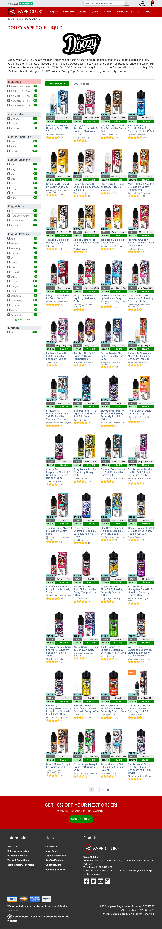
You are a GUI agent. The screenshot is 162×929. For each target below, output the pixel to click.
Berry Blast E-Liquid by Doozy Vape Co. (57, 297)
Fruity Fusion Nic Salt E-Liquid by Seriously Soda (58, 589)
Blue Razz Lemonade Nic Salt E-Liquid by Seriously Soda (112, 530)
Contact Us (51, 846)
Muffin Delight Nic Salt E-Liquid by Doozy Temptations (141, 186)
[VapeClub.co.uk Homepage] (9, 19)
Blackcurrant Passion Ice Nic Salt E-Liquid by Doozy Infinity (140, 472)
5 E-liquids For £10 (23, 91)
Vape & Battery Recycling (20, 864)
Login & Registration (56, 855)
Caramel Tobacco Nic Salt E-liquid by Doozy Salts (113, 128)
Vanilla (23, 310)
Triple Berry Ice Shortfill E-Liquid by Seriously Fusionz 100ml (84, 532)
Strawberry (23, 300)
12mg (23, 188)
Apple (23, 238)
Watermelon (23, 314)
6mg (23, 178)
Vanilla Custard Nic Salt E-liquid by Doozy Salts (86, 242)
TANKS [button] (108, 11)
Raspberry (23, 295)
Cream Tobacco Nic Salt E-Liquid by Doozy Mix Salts (86, 186)
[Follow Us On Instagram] (107, 881)
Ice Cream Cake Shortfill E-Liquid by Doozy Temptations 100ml (84, 591)
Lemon (23, 281)
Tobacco (23, 305)
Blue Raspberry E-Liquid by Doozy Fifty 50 (58, 128)
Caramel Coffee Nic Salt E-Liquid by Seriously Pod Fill (139, 708)
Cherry (23, 257)
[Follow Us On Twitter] (93, 881)
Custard (23, 272)
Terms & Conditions (18, 860)
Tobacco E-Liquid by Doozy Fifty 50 (57, 241)
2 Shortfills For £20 (23, 100)
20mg (23, 197)
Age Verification (54, 860)
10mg (23, 183)
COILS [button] (95, 11)
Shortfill (23, 225)
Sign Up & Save (81, 819)
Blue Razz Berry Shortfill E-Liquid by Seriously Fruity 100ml (141, 128)
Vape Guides (52, 851)
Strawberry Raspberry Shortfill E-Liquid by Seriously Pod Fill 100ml (59, 651)
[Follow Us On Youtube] (100, 881)
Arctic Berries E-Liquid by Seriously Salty (86, 648)
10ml (23, 141)
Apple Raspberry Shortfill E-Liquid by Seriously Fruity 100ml (113, 650)
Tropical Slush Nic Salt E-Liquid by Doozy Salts (59, 530)
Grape (23, 276)
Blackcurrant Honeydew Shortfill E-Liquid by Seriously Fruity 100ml (140, 591)
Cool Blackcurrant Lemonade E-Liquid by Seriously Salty (140, 298)
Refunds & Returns (55, 869)
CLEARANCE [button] (145, 11)
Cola (23, 267)
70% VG (23, 123)
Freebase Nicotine (23, 215)
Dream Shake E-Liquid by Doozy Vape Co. (58, 766)
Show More (24, 319)
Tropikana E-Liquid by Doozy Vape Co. (113, 241)
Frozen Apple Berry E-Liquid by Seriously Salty (86, 767)
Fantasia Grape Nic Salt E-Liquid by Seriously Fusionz (57, 356)
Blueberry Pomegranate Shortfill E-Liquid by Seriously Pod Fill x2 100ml (58, 710)
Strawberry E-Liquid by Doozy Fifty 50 (112, 185)
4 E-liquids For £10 (23, 86)
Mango (23, 286)
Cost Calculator (53, 864)
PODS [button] (83, 11)
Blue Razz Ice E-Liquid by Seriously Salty (113, 297)
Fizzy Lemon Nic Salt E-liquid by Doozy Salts (85, 472)
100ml (23, 151)
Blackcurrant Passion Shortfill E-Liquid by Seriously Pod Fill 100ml (113, 415)
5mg (23, 173)
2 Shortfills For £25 (23, 105)
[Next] (108, 789)
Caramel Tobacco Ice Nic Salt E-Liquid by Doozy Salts (113, 472)
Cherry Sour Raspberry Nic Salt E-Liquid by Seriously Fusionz (85, 129)
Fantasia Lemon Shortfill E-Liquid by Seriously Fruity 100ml (86, 708)
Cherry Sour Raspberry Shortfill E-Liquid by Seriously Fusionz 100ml (58, 473)
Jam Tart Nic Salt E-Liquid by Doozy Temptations (84, 356)
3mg (23, 169)
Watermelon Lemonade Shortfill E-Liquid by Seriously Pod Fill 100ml (140, 651)
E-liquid (17, 19)
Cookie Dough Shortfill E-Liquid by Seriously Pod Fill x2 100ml (141, 530)
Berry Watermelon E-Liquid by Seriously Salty (85, 298)
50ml (23, 146)
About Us (12, 846)
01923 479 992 (104, 867)
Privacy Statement (17, 855)
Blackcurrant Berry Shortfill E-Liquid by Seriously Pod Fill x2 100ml (139, 768)
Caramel (23, 252)
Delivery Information (18, 851)
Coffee (23, 262)
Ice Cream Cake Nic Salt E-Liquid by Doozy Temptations (141, 242)
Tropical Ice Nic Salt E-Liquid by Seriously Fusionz (113, 767)
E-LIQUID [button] (53, 11)
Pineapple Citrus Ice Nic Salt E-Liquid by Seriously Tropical (139, 356)
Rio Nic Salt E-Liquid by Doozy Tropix (139, 412)
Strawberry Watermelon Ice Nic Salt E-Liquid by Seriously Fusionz (57, 415)
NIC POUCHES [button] (124, 11)
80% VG (23, 128)
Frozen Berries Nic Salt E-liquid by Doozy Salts (113, 356)
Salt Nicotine (23, 220)
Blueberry (23, 248)
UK (23, 332)
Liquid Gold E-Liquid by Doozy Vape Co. (57, 185)
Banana (23, 243)
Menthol (23, 290)
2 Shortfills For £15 (23, 95)
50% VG (23, 118)
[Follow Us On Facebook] (86, 881)
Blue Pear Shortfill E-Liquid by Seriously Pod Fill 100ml (85, 413)
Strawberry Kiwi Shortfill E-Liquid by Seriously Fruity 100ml (113, 708)
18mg (23, 192)
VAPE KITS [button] (69, 11)
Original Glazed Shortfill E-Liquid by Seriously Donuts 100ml (112, 591)
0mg (23, 164)
